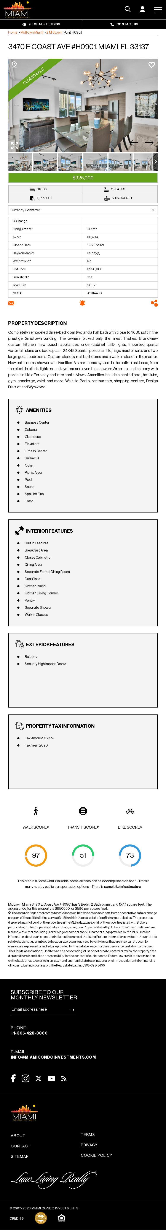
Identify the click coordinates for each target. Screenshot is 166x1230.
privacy (89, 1145)
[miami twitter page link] (38, 1078)
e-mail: (53, 1054)
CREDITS (17, 1218)
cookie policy (96, 1155)
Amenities (39, 410)
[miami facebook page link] (13, 1078)
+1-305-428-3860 (29, 1033)
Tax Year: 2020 (36, 745)
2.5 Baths (118, 189)
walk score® (36, 827)
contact (21, 1146)
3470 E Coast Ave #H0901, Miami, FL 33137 (78, 46)
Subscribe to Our (44, 995)
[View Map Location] (14, 64)
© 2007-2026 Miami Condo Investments (44, 1208)
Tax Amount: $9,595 (40, 738)
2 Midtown (54, 32)
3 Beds (41, 189)
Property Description (37, 323)
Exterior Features (50, 644)
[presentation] (155, 162)
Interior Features (49, 531)
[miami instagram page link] (25, 1078)
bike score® (130, 827)
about (18, 1136)
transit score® (83, 827)
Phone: (29, 1030)
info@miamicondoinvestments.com (53, 1057)
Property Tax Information (60, 726)
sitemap (20, 1156)
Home (13, 32)
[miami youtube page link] (51, 1078)
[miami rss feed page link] (64, 1078)
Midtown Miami (32, 32)
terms (88, 1135)
